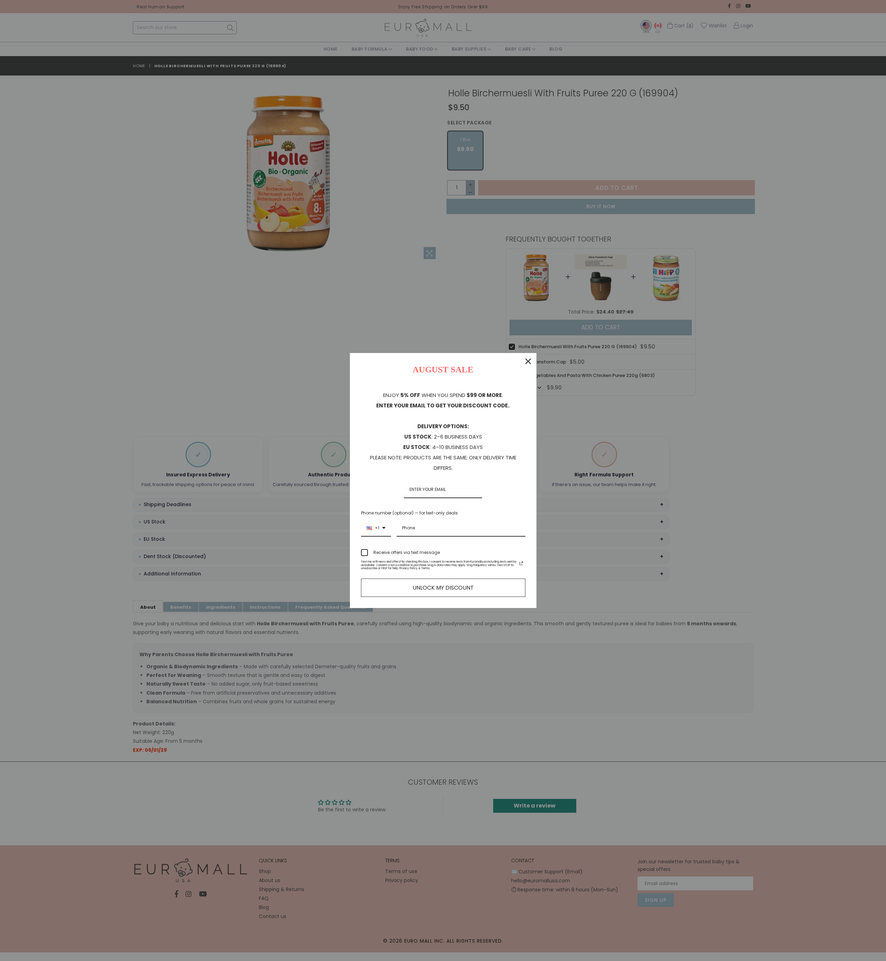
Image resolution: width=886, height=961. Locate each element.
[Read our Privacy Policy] (521, 563)
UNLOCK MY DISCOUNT (443, 588)
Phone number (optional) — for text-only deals (409, 513)
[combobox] (376, 528)
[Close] (528, 361)
